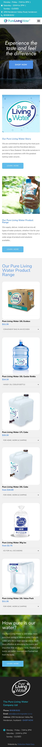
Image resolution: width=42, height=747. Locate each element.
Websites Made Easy (25, 744)
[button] (38, 21)
